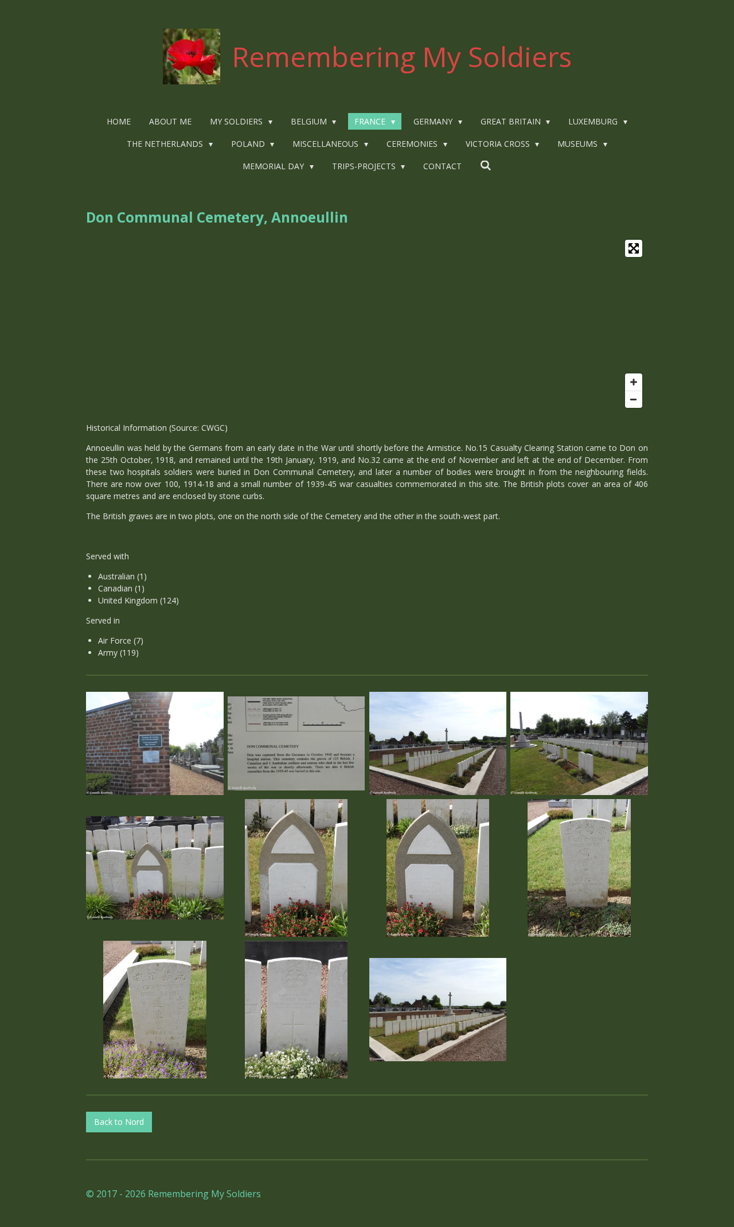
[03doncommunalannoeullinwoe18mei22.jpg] (579, 743)
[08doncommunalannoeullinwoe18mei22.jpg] (579, 868)
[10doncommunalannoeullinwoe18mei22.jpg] (296, 1009)
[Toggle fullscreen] (633, 248)
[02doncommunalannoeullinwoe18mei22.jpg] (438, 743)
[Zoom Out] (633, 399)
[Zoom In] (633, 382)
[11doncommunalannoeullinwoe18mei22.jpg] (438, 1009)
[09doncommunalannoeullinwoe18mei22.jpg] (155, 1009)
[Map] (367, 324)
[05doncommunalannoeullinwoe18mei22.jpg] (296, 868)
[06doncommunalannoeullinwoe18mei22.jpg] (438, 868)
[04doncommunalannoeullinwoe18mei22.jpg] (155, 868)
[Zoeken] (486, 165)
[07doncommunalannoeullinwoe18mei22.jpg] (296, 743)
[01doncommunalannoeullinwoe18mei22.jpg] (155, 743)
